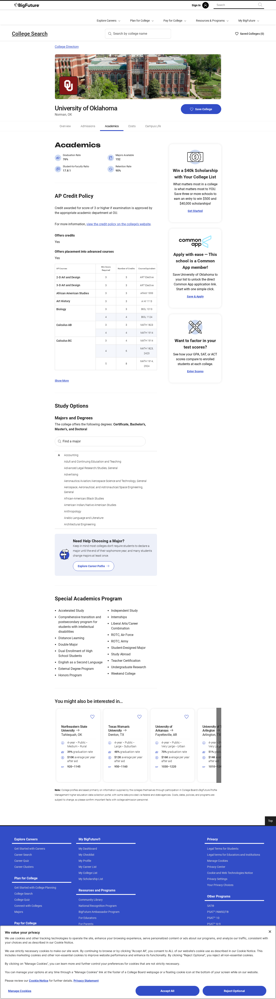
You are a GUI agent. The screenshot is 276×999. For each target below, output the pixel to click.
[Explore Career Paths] (106, 555)
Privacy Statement (86, 980)
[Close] (269, 931)
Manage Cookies (19, 991)
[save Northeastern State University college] (92, 716)
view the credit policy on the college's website (118, 224)
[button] (57, 745)
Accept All (167, 991)
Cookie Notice (38, 980)
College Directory (67, 47)
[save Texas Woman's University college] (139, 716)
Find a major (72, 441)
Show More (62, 380)
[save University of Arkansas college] (187, 716)
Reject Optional (234, 991)
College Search (29, 34)
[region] (106, 490)
